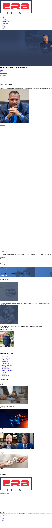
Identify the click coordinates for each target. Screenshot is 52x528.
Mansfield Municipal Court (5, 371)
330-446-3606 (1, 70)
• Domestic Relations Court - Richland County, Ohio (7, 370)
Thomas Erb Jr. (5, 15)
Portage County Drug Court (5, 356)
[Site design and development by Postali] (26, 521)
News (3, 452)
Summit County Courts (5, 22)
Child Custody (4, 19)
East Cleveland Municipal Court (5, 363)
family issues (2, 81)
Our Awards (4, 16)
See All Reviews (10, 276)
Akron (4, 26)
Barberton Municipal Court (5, 367)
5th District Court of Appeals (5, 372)
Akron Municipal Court (4, 366)
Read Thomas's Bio (2, 125)
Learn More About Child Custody (4, 327)
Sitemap (3, 520)
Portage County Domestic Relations (6, 358)
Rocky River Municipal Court (5, 360)
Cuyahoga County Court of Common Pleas (6, 364)
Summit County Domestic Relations (6, 368)
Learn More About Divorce (3, 304)
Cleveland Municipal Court (5, 361)
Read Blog (1, 432)
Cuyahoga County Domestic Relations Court (7, 365)
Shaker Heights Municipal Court (5, 359)
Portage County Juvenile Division (5, 357)
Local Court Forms (4, 374)
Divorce (4, 18)
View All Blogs (2, 472)
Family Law (3, 17)
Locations (3, 25)
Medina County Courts (5, 23)
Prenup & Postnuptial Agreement (6, 21)
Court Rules (3, 373)
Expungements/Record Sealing (5, 375)
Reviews (3, 24)
